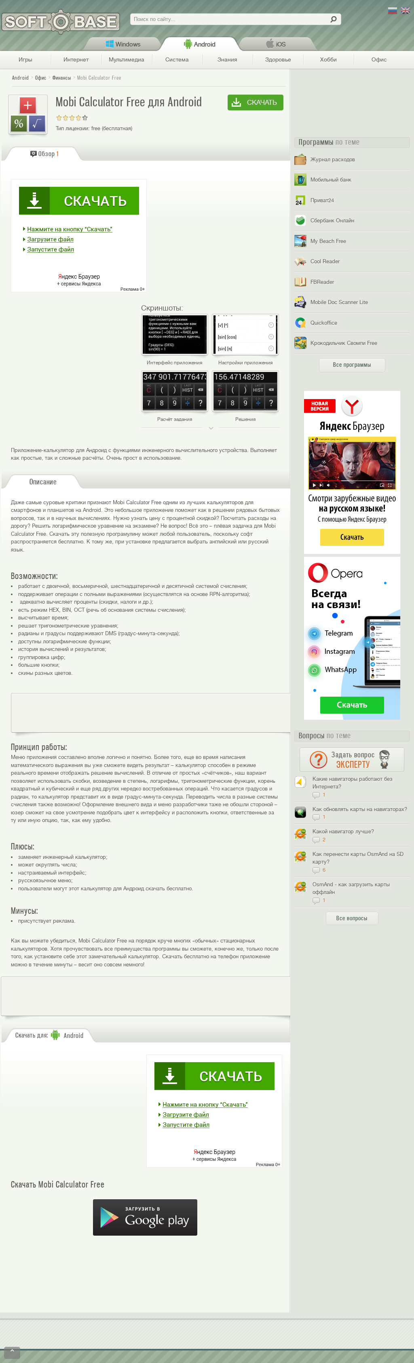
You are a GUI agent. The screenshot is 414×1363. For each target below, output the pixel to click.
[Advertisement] (160, 713)
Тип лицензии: (73, 128)
